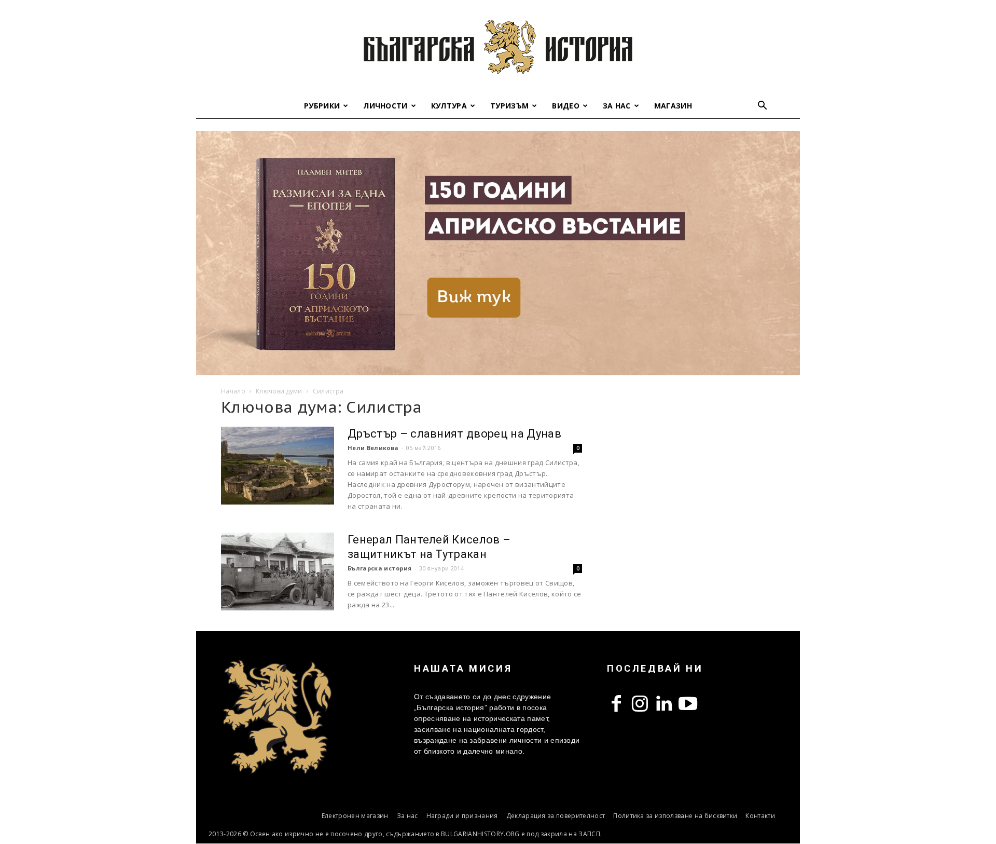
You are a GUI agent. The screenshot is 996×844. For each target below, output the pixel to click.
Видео (565, 106)
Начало (233, 391)
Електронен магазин (355, 815)
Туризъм (509, 106)
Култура (449, 106)
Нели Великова (373, 448)
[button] (762, 107)
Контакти (760, 815)
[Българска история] (498, 46)
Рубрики (322, 106)
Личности (385, 106)
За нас (617, 106)
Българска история (379, 568)
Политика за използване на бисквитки (675, 815)
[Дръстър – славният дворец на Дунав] (277, 466)
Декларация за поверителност (555, 815)
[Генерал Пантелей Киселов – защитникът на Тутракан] (277, 571)
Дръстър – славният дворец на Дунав (454, 433)
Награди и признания (462, 815)
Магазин (673, 106)
